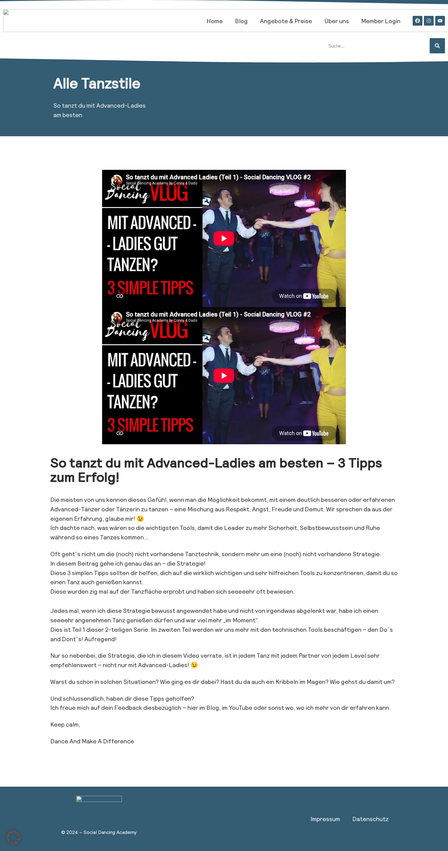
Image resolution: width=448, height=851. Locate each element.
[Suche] (437, 45)
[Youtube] (440, 21)
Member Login (380, 20)
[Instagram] (429, 21)
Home (215, 20)
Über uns (336, 20)
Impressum (325, 818)
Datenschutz (370, 818)
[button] (13, 837)
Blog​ (241, 20)
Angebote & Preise (286, 20)
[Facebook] (417, 21)
